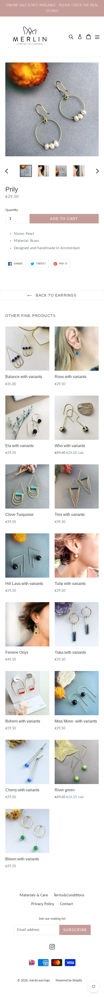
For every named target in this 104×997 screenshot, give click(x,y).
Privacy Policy (42, 904)
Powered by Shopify (69, 980)
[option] (26, 171)
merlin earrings (39, 980)
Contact (66, 904)
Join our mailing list (52, 918)
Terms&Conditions (69, 895)
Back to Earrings (55, 295)
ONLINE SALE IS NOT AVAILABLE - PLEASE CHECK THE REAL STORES (52, 8)
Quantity (11, 210)
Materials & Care (34, 895)
